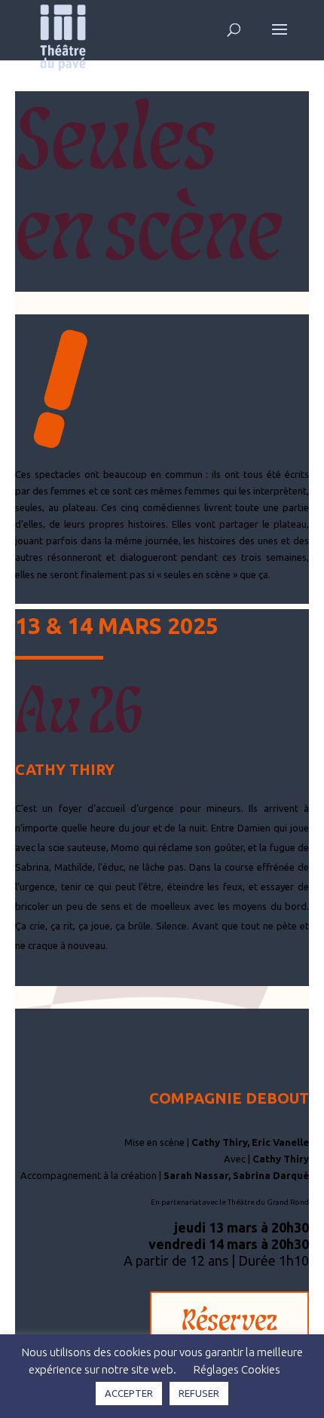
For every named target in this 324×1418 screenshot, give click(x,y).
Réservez (229, 1318)
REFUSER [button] (199, 1393)
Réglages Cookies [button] (237, 1369)
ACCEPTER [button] (129, 1393)
